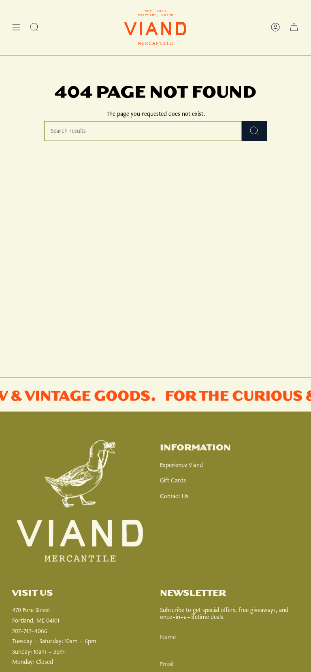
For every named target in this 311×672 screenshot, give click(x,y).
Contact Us (174, 496)
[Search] (254, 131)
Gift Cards (173, 480)
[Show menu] (16, 27)
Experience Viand (181, 465)
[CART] (294, 27)
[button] (34, 27)
